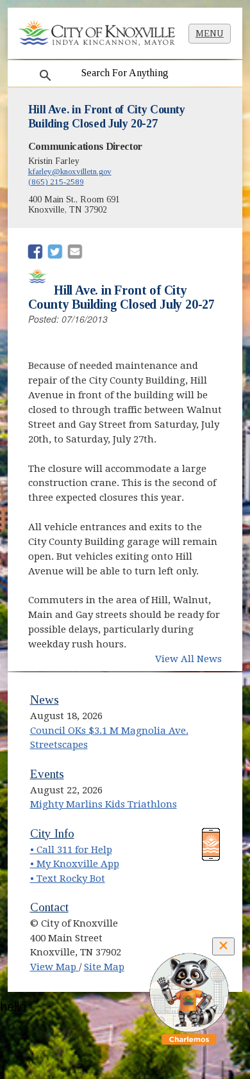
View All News (188, 659)
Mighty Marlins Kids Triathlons (103, 804)
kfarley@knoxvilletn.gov (70, 171)
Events (47, 774)
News (44, 699)
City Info (52, 833)
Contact (49, 907)
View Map (54, 967)
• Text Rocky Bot (67, 878)
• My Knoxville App (74, 864)
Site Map (104, 967)
